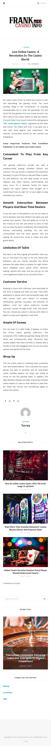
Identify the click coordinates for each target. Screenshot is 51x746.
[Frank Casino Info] (25, 22)
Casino (26, 47)
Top (26, 741)
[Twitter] (10, 401)
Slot (25, 650)
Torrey (25, 425)
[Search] (38, 3)
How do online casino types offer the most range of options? (25, 485)
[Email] (18, 401)
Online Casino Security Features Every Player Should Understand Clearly (25, 571)
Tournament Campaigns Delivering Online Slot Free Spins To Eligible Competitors (25, 658)
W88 (5, 699)
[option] (25, 643)
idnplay (6, 686)
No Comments (33, 64)
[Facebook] (5, 401)
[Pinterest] (14, 401)
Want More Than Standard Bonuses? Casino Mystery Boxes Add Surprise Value (25, 528)
